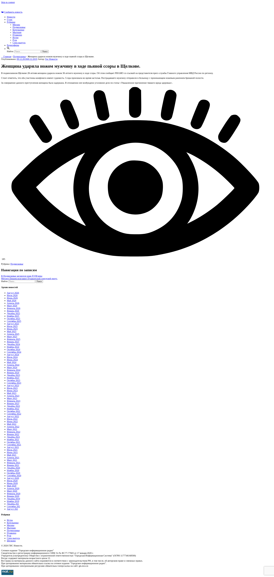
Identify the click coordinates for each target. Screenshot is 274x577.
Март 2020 (12, 491)
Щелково (11, 541)
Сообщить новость (13, 12)
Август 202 (12, 509)
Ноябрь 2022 (13, 408)
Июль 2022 (12, 419)
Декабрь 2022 (13, 406)
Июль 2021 (12, 450)
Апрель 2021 (13, 457)
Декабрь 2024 (13, 344)
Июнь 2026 (12, 298)
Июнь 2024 (12, 360)
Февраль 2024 (13, 370)
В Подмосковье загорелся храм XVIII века (21, 276)
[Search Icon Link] (8, 48)
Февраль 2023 (13, 401)
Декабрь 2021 (13, 437)
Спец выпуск (19, 42)
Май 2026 (11, 300)
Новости (11, 17)
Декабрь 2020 (13, 468)
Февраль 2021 (13, 462)
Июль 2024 (12, 357)
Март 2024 (12, 367)
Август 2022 (13, 416)
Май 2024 (11, 362)
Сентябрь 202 (13, 506)
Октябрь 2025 (13, 318)
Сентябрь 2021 (14, 444)
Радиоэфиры (13, 45)
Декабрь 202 (13, 504)
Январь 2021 (13, 465)
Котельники (18, 30)
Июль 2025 (12, 326)
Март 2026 (12, 306)
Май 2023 (11, 393)
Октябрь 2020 (13, 473)
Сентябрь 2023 (14, 383)
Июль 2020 (12, 480)
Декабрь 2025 (13, 313)
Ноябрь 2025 (13, 316)
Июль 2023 (12, 388)
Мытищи (17, 32)
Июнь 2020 (12, 483)
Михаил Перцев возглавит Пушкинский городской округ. (29, 278)
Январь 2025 (13, 342)
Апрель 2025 (13, 334)
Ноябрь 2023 (13, 378)
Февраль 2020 (13, 493)
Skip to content (8, 2)
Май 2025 (11, 331)
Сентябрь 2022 (14, 414)
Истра (15, 37)
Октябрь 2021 (13, 442)
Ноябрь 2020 (13, 470)
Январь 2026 (13, 311)
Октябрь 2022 (13, 411)
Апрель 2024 (13, 365)
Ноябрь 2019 (13, 501)
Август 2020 (13, 478)
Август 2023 (13, 385)
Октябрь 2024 (13, 349)
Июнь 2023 (12, 390)
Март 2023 (12, 398)
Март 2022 (12, 429)
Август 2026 (13, 293)
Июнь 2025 (12, 329)
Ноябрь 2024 (13, 347)
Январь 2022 (13, 434)
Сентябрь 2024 (14, 352)
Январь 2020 (13, 496)
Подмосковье (19, 27)
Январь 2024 (13, 372)
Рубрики (11, 22)
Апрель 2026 (13, 303)
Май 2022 (11, 424)
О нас (9, 19)
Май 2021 (11, 455)
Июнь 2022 (12, 421)
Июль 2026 (12, 295)
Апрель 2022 (13, 426)
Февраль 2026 (13, 308)
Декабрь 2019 (13, 499)
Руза (15, 40)
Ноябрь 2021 (13, 439)
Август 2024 (13, 354)
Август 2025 (13, 324)
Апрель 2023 (13, 396)
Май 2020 (11, 486)
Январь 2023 (13, 403)
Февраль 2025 (13, 339)
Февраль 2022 (13, 432)
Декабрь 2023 (13, 375)
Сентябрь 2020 (14, 475)
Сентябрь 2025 (14, 321)
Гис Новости (51, 59)
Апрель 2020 (13, 488)
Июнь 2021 (12, 452)
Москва (16, 24)
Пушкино (17, 35)
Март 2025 (12, 336)
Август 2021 (13, 447)
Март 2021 (12, 460)
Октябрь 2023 (13, 380)
